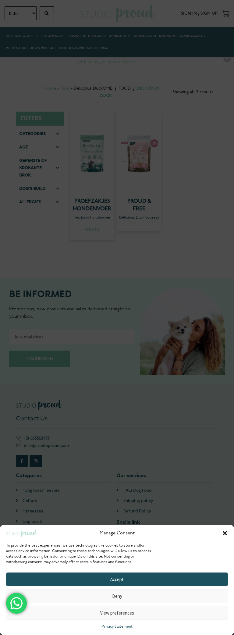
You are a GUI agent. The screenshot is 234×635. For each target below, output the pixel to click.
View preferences (117, 613)
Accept (117, 579)
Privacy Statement (117, 626)
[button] (225, 533)
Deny (117, 596)
